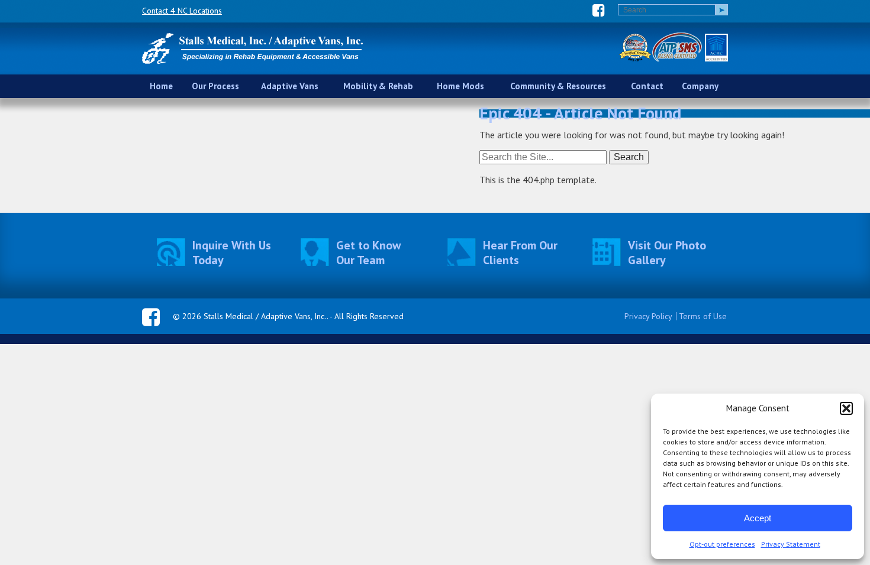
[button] (846, 408)
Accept (757, 518)
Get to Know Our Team (368, 253)
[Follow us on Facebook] (598, 10)
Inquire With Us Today (231, 253)
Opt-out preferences (722, 544)
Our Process (215, 86)
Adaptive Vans (289, 86)
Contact (647, 86)
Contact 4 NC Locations (182, 10)
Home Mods (460, 86)
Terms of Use (703, 316)
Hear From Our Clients (520, 253)
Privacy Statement (790, 544)
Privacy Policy (648, 316)
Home (161, 86)
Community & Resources (558, 86)
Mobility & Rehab (378, 86)
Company (700, 86)
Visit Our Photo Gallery (667, 253)
